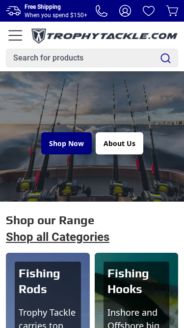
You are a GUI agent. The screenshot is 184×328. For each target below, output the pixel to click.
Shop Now (66, 143)
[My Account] (125, 11)
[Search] (165, 58)
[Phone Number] (101, 11)
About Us (119, 143)
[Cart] (172, 11)
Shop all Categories (57, 237)
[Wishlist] (149, 11)
